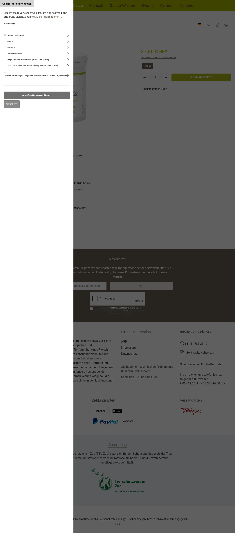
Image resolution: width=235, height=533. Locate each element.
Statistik (10, 41)
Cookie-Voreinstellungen (17, 3)
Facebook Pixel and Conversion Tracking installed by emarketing (32, 66)
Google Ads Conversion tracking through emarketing (28, 60)
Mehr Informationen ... (49, 16)
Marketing (11, 48)
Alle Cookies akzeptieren (36, 95)
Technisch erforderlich (15, 35)
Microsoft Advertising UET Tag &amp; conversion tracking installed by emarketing (36, 76)
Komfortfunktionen (14, 54)
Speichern (11, 104)
